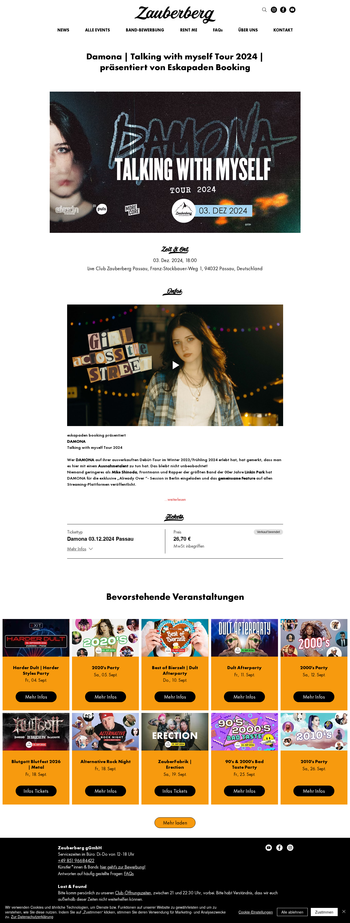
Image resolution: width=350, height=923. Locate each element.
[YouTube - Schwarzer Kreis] (292, 10)
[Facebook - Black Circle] (283, 10)
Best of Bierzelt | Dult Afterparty (175, 670)
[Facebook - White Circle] (279, 847)
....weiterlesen (175, 499)
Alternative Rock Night (105, 761)
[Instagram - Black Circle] (274, 10)
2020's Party (105, 667)
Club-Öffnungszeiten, (133, 893)
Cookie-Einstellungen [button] (256, 912)
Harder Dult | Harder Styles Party (36, 670)
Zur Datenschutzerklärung (32, 916)
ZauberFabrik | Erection (175, 764)
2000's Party (314, 667)
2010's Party (314, 761)
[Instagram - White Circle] (290, 847)
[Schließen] (344, 912)
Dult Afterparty (244, 667)
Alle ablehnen (292, 912)
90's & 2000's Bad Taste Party (244, 764)
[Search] (264, 9)
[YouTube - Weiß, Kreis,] (268, 847)
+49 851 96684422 (76, 860)
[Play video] (175, 365)
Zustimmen (324, 912)
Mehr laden (175, 822)
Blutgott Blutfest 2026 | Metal (36, 764)
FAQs (129, 873)
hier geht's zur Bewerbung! (123, 867)
